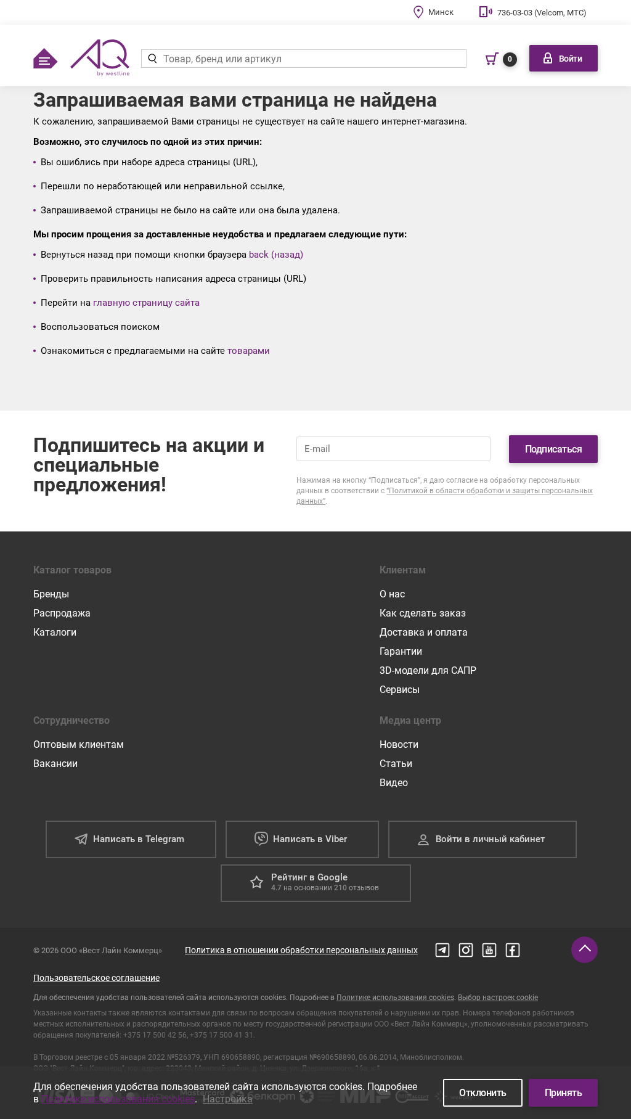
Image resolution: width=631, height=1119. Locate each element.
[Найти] (152, 58)
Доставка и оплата (424, 632)
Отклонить (483, 1093)
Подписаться (553, 449)
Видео (394, 783)
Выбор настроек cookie (498, 997)
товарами (248, 350)
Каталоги (54, 632)
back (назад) (276, 254)
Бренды (51, 594)
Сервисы (400, 689)
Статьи (396, 763)
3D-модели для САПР (428, 670)
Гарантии (401, 651)
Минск (441, 12)
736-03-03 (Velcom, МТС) (542, 12)
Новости (399, 744)
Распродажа (62, 613)
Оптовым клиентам (78, 744)
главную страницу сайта (146, 302)
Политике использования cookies (395, 997)
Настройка (228, 1099)
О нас (392, 594)
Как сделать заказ (423, 613)
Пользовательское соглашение (96, 978)
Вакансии (55, 763)
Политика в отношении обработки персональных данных (301, 950)
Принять (563, 1093)
